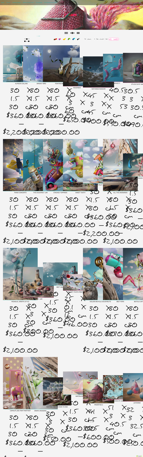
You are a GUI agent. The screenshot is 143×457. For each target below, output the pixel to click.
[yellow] (64, 39)
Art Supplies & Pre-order (50, 2)
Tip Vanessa (39, 2)
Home (2, 2)
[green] (69, 39)
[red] (55, 39)
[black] (78, 39)
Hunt (107, 39)
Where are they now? (28, 2)
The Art (8, 2)
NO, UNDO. (114, 39)
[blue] (74, 39)
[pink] (59, 39)
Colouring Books (16, 2)
